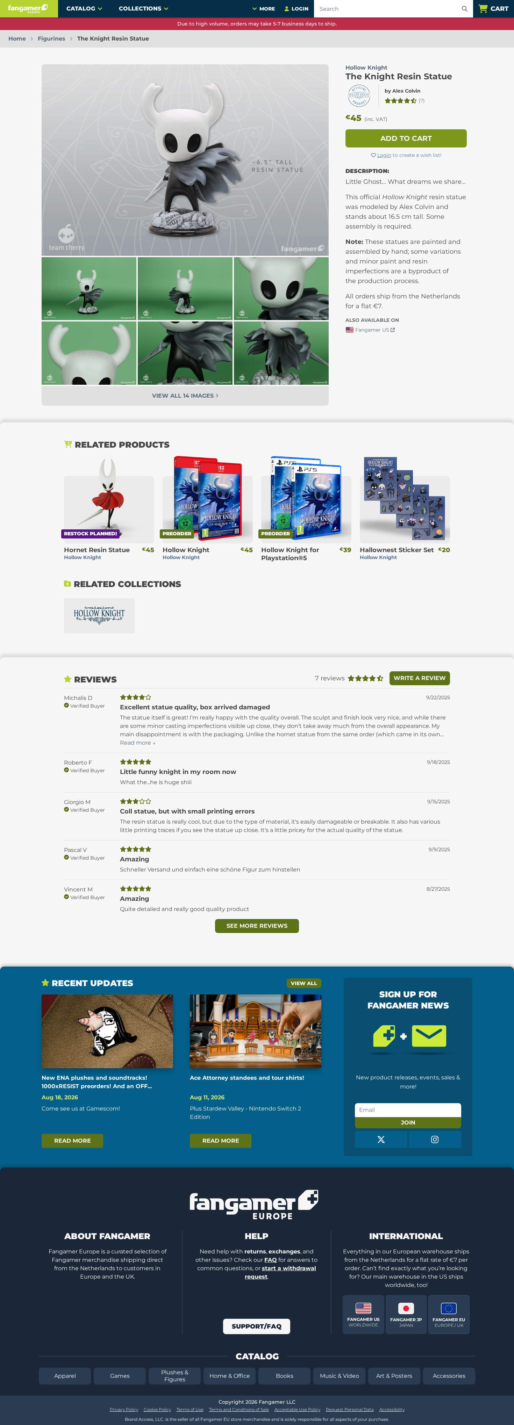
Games (120, 1376)
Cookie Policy (157, 1409)
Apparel (65, 1376)
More (267, 9)
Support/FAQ (256, 1326)
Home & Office (229, 1376)
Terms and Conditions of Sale (239, 1409)
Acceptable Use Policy (297, 1409)
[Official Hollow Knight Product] (359, 96)
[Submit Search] (464, 8)
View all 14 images (183, 395)
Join (408, 1122)
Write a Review (420, 678)
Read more (72, 1140)
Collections (140, 8)
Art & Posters (394, 1376)
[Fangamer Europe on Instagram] (435, 1139)
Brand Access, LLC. (144, 1419)
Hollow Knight (366, 67)
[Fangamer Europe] (29, 8)
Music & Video (339, 1376)
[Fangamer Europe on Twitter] (381, 1139)
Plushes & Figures (174, 1376)
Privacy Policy (124, 1409)
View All (304, 983)
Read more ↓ (138, 742)
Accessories (449, 1376)
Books (284, 1376)
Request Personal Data (350, 1409)
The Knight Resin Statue (398, 76)
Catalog (80, 8)
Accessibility (392, 1409)
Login (384, 155)
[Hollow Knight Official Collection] (99, 616)
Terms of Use (190, 1409)
